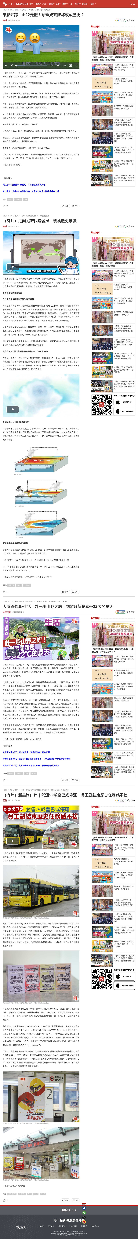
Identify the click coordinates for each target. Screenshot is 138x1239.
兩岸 (4, 226)
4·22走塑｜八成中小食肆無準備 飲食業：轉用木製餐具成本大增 (31, 191)
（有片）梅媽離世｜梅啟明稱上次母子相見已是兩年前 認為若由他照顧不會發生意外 (124, 179)
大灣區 (11, 773)
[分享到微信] (84, 1212)
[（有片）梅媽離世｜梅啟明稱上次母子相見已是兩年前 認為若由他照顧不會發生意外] (102, 180)
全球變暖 (27, 585)
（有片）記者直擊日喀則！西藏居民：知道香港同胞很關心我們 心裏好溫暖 (123, 137)
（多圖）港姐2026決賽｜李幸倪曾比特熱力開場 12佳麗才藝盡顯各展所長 (123, 122)
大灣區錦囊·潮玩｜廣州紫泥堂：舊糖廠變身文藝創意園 (26, 752)
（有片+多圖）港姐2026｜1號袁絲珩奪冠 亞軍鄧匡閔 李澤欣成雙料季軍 (112, 58)
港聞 (4, 800)
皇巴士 (43, 1194)
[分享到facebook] (84, 1208)
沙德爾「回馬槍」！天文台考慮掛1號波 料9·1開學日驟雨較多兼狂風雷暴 (124, 149)
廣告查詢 (51, 1226)
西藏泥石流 (23, 4)
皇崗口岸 (21, 1194)
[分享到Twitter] (84, 1217)
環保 (25, 199)
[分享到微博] (84, 1222)
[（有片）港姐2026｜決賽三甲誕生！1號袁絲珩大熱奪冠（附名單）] (102, 69)
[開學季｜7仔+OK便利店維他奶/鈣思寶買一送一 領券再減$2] (102, 165)
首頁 (12, 4)
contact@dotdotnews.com (77, 1231)
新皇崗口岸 (12, 1194)
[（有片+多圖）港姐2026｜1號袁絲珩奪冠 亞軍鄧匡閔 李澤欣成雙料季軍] (113, 43)
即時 (31, 4)
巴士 (29, 1194)
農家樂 (34, 773)
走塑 (10, 199)
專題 (92, 4)
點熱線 (41, 1226)
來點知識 (18, 199)
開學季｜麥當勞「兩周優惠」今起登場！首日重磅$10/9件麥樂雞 (123, 94)
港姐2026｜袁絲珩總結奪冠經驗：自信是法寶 (123, 107)
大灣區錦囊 (7, 612)
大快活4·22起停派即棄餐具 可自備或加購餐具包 (24, 185)
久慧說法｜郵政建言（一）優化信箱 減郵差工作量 (123, 81)
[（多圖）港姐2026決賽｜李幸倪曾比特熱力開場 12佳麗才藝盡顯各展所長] (102, 124)
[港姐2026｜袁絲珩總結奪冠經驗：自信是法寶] (102, 110)
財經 (64, 4)
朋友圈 (85, 4)
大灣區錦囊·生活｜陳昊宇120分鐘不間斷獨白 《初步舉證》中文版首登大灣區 (37, 759)
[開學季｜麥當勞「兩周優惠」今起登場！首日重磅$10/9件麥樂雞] (102, 97)
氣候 (19, 585)
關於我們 (62, 1226)
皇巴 (36, 1194)
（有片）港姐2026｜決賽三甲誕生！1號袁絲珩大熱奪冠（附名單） (124, 67)
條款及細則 (95, 1226)
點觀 (51, 4)
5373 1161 (62, 1231)
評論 (44, 4)
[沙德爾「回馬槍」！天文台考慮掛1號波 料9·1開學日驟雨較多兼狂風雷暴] (102, 152)
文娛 (71, 4)
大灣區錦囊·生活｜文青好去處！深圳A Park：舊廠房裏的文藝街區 (31, 765)
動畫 (4, 20)
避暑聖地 (19, 773)
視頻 (38, 4)
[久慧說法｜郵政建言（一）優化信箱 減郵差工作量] (102, 83)
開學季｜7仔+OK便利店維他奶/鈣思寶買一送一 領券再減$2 (123, 163)
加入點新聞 (73, 1226)
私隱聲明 (84, 1226)
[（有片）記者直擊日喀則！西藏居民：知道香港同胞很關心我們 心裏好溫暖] (102, 138)
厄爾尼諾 (11, 585)
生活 (58, 4)
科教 (77, 4)
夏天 (27, 773)
